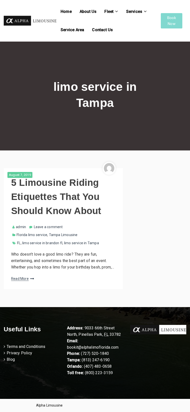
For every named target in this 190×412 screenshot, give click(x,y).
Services (134, 11)
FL (19, 243)
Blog (11, 359)
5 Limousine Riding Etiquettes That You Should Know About (56, 196)
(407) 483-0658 (98, 366)
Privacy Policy (19, 353)
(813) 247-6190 (96, 360)
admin (21, 227)
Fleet (109, 11)
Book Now (171, 21)
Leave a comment (48, 227)
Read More (20, 279)
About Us (88, 11)
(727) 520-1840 (95, 353)
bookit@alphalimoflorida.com (93, 347)
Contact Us (102, 29)
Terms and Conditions (26, 346)
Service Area (72, 29)
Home (66, 11)
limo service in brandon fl (42, 243)
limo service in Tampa (81, 243)
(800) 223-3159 (99, 372)
